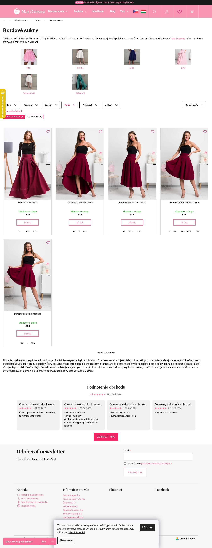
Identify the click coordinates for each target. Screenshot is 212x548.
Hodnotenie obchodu (106, 387)
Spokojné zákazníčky (73, 510)
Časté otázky (69, 502)
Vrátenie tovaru (70, 506)
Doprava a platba (71, 495)
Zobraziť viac (106, 436)
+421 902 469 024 (30, 498)
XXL (85, 231)
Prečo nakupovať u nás (74, 499)
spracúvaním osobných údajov (155, 463)
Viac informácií (77, 532)
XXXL (27, 231)
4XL (35, 231)
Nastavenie (66, 540)
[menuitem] (58, 11)
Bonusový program (72, 513)
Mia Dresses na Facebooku (34, 502)
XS (74, 231)
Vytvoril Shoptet (187, 538)
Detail (27, 222)
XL (20, 231)
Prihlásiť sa (135, 472)
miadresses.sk (28, 505)
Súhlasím (147, 527)
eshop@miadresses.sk (32, 494)
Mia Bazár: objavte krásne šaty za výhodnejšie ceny (105, 2)
